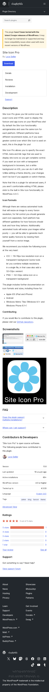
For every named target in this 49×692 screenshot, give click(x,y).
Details (8, 73)
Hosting (6, 593)
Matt (6, 632)
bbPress (8, 636)
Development (11, 92)
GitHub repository (25, 322)
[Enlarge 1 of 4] (20, 337)
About (5, 584)
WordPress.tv (10, 619)
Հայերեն (12, 652)
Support (8, 99)
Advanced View (10, 507)
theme (43, 499)
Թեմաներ (31, 589)
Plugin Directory (9, 11)
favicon (36, 499)
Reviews (9, 79)
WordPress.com (11, 627)
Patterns (30, 597)
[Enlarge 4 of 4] (43, 361)
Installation (10, 86)
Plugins (29, 593)
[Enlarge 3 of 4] (20, 349)
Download (8, 63)
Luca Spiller (11, 56)
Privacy (6, 597)
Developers (8, 615)
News (5, 589)
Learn (5, 606)
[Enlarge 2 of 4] (43, 337)
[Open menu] (45, 4)
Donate (30, 615)
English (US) (41, 494)
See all (43, 549)
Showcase (30, 584)
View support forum (12, 568)
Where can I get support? (14, 428)
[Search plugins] (29, 20)
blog (29, 499)
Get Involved (32, 606)
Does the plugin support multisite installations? (13, 418)
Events (29, 610)
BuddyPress (9, 641)
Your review (8, 549)
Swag (29, 619)
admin (23, 499)
